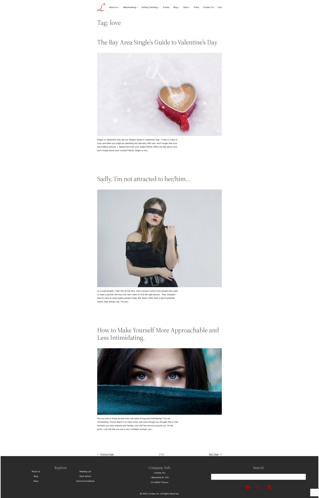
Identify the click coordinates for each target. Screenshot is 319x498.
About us (36, 471)
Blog (36, 476)
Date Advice (85, 476)
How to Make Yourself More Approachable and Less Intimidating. (158, 333)
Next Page (215, 454)
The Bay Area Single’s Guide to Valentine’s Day (157, 42)
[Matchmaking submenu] (137, 7)
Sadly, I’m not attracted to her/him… (143, 179)
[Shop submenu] (189, 7)
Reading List (85, 471)
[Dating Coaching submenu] (158, 7)
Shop (35, 481)
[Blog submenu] (178, 7)
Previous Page (105, 454)
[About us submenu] (118, 7)
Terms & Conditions (85, 481)
